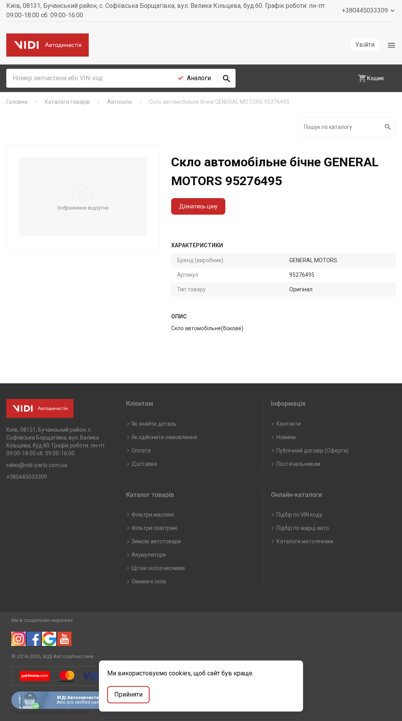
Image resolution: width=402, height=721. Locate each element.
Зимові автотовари (156, 541)
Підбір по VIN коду (299, 514)
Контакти (288, 424)
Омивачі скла (149, 581)
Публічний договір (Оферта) (312, 450)
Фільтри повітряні (154, 528)
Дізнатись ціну (198, 206)
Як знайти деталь (154, 424)
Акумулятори (149, 555)
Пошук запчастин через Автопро (51, 712)
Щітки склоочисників (158, 568)
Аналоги (199, 78)
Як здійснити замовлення (164, 437)
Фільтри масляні (153, 514)
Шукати (388, 127)
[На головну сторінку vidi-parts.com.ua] (47, 45)
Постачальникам (298, 464)
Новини (286, 437)
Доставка (144, 464)
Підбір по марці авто (302, 528)
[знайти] (226, 78)
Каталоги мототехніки (304, 541)
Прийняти (128, 694)
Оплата (141, 450)
